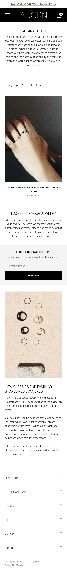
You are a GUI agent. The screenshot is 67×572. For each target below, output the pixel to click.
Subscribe (33, 275)
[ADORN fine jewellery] (33, 15)
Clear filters (36, 85)
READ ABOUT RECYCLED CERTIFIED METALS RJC (33, 4)
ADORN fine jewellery (31, 561)
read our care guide (30, 236)
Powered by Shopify (14, 565)
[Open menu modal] (8, 15)
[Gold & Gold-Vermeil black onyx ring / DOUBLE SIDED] (33, 139)
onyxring (13, 85)
